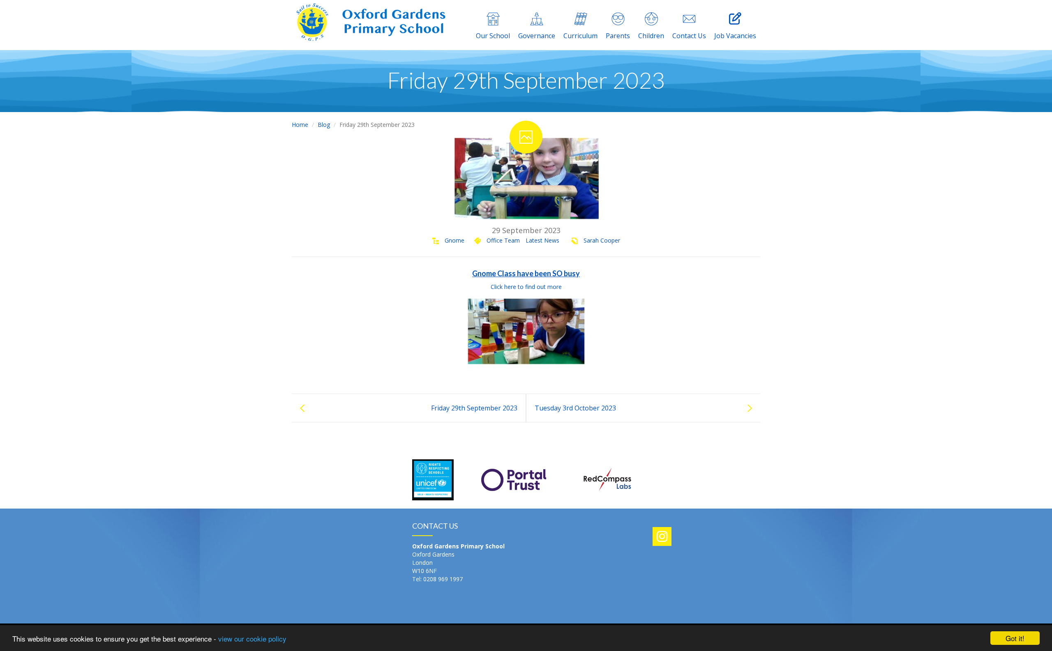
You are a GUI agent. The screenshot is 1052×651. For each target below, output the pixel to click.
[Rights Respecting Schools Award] (433, 479)
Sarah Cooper (602, 240)
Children (651, 35)
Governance (536, 35)
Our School (493, 35)
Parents (618, 35)
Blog (324, 124)
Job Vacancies (735, 35)
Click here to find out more (526, 287)
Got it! (1015, 638)
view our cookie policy (252, 638)
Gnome (454, 240)
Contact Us (689, 35)
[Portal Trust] (514, 479)
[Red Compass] (607, 479)
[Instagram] (662, 536)
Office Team (503, 240)
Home (300, 124)
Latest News (542, 240)
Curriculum (580, 35)
